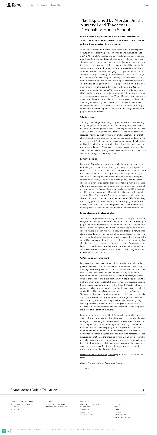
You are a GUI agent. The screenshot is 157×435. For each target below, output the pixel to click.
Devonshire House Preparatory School (97, 355)
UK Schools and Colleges (55, 404)
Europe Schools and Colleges (57, 406)
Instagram (119, 404)
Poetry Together (87, 414)
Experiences (85, 401)
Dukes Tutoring (86, 406)
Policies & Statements (123, 420)
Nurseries (49, 401)
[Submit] (143, 390)
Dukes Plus (56, 5)
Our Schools (42, 5)
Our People (15, 409)
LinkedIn (118, 409)
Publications (85, 412)
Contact (147, 5)
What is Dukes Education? (21, 404)
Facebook (118, 412)
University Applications (89, 404)
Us (31, 5)
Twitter (118, 406)
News (13, 412)
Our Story (15, 406)
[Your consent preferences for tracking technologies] (8, 431)
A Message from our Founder (22, 401)
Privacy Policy (120, 414)
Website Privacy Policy (124, 417)
